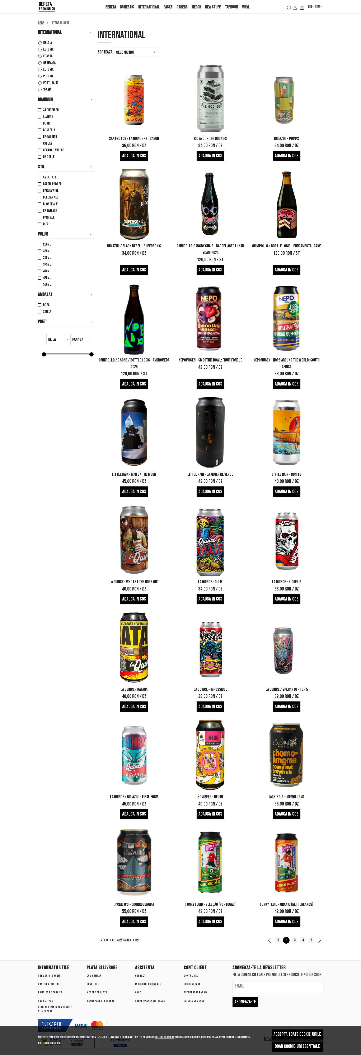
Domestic (127, 7)
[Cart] (302, 6)
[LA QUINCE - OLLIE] (210, 540)
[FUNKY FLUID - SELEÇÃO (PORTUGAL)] (210, 862)
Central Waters (53, 150)
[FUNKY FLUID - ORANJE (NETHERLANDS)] (286, 862)
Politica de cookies (164, 1037)
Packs (168, 7)
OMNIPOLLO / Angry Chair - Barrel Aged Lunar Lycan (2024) (210, 249)
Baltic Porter (52, 184)
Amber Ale (49, 177)
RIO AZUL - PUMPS (286, 138)
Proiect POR (45, 1001)
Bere (41, 23)
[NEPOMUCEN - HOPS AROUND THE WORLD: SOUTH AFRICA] (286, 318)
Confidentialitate (49, 984)
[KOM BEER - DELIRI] (210, 755)
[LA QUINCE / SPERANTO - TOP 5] (286, 647)
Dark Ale (49, 217)
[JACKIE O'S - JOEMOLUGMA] (286, 755)
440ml (47, 271)
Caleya (47, 143)
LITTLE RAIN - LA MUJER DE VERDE (210, 474)
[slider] (44, 354)
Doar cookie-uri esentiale (297, 1046)
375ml (47, 264)
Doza (46, 305)
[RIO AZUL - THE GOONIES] (210, 96)
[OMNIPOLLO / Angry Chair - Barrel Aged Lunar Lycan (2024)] (210, 204)
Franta (47, 56)
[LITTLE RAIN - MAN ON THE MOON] (134, 432)
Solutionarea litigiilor (150, 1001)
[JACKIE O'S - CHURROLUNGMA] (134, 862)
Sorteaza (105, 52)
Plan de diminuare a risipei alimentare (55, 1009)
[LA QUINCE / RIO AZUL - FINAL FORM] (134, 755)
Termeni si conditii (50, 975)
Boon (46, 123)
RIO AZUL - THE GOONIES (210, 138)
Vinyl (246, 7)
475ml (47, 278)
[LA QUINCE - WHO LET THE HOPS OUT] (134, 540)
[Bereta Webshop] (64, 7)
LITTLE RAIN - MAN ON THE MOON (134, 474)
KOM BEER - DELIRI (210, 796)
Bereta (111, 7)
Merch (196, 7)
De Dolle (49, 157)
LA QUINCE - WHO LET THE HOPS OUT (134, 581)
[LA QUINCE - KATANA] (134, 647)
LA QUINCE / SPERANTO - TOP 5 (287, 689)
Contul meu (191, 975)
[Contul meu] (295, 6)
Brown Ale (50, 211)
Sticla (47, 311)
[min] (56, 340)
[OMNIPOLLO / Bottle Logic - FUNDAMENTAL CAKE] (286, 204)
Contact (140, 975)
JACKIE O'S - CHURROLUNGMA (134, 904)
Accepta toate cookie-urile (297, 1034)
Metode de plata (97, 992)
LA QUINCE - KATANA (134, 689)
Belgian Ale (50, 197)
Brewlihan (50, 137)
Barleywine (50, 190)
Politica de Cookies (50, 992)
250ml (47, 244)
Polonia (48, 76)
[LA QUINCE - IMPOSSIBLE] (210, 647)
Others (182, 7)
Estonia (48, 49)
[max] (80, 340)
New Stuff (213, 7)
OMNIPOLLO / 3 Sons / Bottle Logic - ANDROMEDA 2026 (134, 363)
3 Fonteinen (51, 110)
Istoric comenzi (194, 1001)
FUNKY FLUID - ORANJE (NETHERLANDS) (286, 904)
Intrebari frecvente (148, 984)
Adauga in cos (134, 156)
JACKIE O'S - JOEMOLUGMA (286, 796)
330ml (47, 251)
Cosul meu (93, 984)
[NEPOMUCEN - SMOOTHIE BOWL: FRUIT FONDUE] (210, 318)
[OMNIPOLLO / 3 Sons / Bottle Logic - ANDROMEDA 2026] (134, 318)
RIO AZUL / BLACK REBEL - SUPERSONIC (134, 246)
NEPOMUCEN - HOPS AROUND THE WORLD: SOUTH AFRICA (286, 363)
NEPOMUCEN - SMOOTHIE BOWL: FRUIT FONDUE (210, 360)
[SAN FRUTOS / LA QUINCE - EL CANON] (134, 96)
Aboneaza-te (245, 1002)
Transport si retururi (101, 1001)
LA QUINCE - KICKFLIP (286, 581)
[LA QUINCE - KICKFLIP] (286, 540)
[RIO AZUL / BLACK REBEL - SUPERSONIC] (134, 204)
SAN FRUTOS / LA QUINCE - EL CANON (134, 138)
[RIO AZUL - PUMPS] (286, 96)
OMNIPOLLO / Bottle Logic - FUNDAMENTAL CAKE (286, 246)
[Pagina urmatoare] (319, 940)
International (149, 7)
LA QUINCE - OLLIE (210, 581)
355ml (47, 258)
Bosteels (49, 130)
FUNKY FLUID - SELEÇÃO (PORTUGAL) (210, 904)
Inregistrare (192, 984)
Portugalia (50, 83)
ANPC (138, 992)
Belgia (47, 43)
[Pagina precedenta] (269, 940)
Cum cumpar (94, 975)
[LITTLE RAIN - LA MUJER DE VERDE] (210, 432)
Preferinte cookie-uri (49, 1043)
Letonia (48, 69)
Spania (47, 89)
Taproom (231, 7)
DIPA (45, 224)
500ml (47, 284)
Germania (49, 63)
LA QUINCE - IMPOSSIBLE (210, 689)
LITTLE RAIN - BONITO (286, 474)
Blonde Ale (50, 204)
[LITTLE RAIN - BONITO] (286, 432)
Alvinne (48, 117)
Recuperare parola (196, 992)
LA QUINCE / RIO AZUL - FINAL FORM (134, 796)
